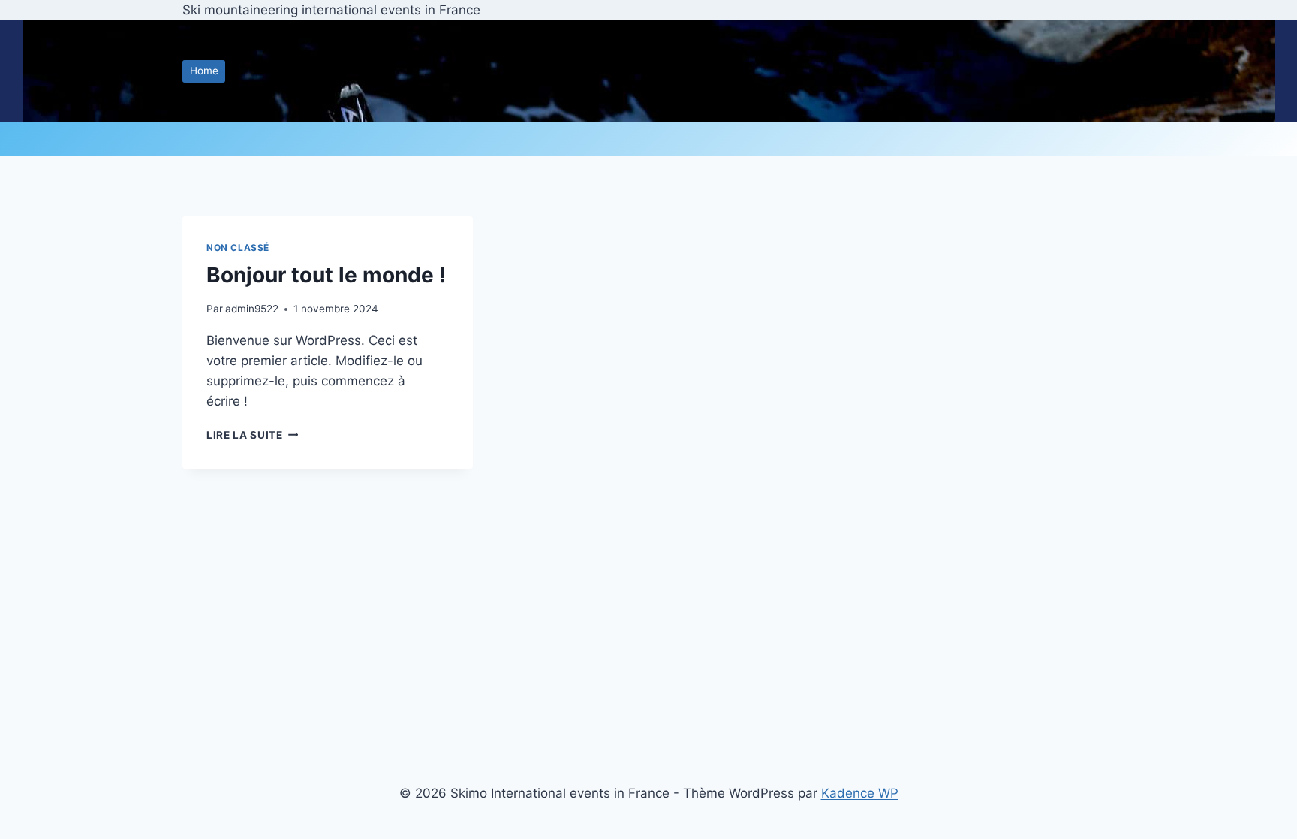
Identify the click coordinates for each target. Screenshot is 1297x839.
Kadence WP (859, 793)
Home (204, 71)
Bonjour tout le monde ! (326, 275)
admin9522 (251, 309)
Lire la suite (252, 435)
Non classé (237, 247)
